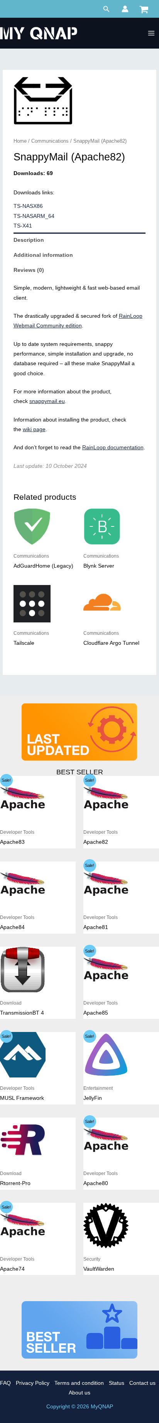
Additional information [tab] (43, 255)
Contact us (142, 1383)
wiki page (34, 429)
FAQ (5, 1383)
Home (20, 141)
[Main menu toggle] (151, 33)
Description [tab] (29, 240)
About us (79, 1393)
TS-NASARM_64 (34, 216)
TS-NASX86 (28, 206)
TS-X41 (23, 226)
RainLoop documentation (113, 447)
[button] (106, 9)
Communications (50, 141)
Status (116, 1383)
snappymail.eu (47, 401)
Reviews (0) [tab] (29, 270)
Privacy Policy (32, 1383)
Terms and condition (79, 1383)
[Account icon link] (125, 8)
